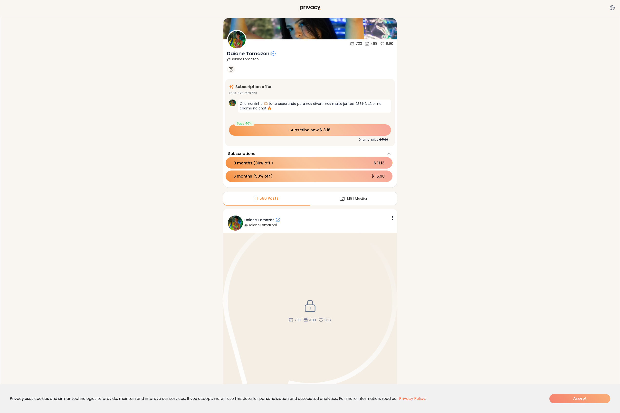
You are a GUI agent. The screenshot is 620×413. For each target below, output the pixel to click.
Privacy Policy (412, 398)
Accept (580, 398)
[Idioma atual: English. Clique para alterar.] (612, 8)
